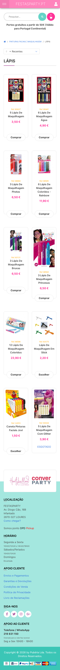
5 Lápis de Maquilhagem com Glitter (44, 430)
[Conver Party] (41, 480)
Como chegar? (12, 520)
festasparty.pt (31, 4)
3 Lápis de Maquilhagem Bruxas (16, 264)
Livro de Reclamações (16, 597)
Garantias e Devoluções (17, 581)
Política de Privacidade (17, 592)
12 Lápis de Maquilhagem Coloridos (16, 348)
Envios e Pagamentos (16, 575)
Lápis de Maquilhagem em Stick (44, 348)
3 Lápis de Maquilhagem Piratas (16, 188)
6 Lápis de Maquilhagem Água (44, 116)
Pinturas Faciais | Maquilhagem (25, 41)
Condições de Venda (16, 586)
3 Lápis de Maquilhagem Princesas (44, 279)
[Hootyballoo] (19, 480)
